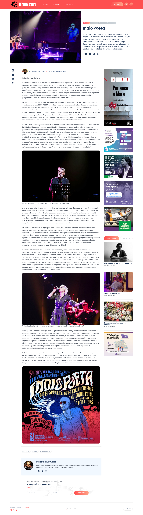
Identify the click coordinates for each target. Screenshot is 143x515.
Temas (45, 4)
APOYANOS (117, 4)
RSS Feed (25, 508)
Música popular (45, 451)
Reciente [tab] (126, 238)
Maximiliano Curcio (38, 71)
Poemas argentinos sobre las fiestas (115, 324)
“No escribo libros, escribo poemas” (118, 264)
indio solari (25, 451)
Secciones (56, 4)
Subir (129, 509)
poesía (34, 451)
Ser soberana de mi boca (114, 293)
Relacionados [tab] (111, 238)
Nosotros (69, 4)
